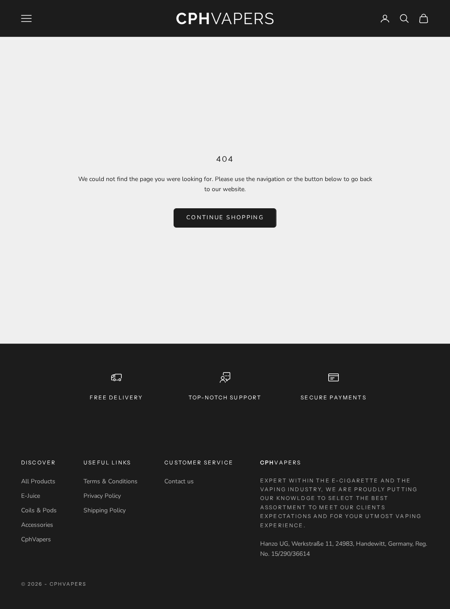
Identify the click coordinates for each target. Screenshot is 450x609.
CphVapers (36, 539)
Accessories (37, 525)
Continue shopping (225, 217)
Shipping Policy (104, 510)
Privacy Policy (102, 496)
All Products (38, 481)
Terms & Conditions (110, 481)
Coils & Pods (39, 510)
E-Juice (30, 496)
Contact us (179, 481)
